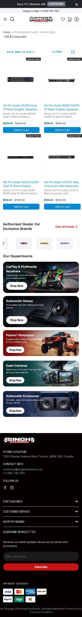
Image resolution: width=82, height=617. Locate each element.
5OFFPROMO (56, 3)
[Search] (63, 19)
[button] (73, 52)
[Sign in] (76, 19)
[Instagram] (12, 488)
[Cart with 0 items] (70, 19)
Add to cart (21, 130)
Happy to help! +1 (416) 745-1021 (41, 11)
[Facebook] (5, 488)
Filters (57, 51)
